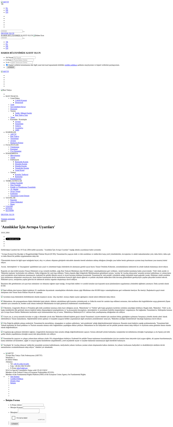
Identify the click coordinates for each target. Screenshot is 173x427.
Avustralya (19, 128)
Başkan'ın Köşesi (16, 143)
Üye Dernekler (15, 151)
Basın (12, 204)
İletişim (13, 383)
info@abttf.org (22, 368)
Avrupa (18, 122)
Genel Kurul (19, 170)
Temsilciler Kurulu (22, 168)
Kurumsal (14, 149)
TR (7, 42)
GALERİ (9, 206)
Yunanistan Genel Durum (19, 196)
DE (7, 10)
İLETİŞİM (10, 211)
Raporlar (13, 200)
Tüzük (12, 158)
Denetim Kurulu (21, 164)
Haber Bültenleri (16, 202)
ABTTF (13, 134)
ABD (17, 130)
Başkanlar (18, 177)
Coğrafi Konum (21, 100)
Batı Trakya (14, 136)
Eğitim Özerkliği (16, 183)
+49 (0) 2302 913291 (21, 364)
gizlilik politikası (71, 65)
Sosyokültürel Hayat (18, 107)
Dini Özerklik (15, 185)
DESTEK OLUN (7, 33)
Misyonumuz (15, 155)
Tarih (12, 105)
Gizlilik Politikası (16, 379)
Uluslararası (14, 147)
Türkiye (18, 126)
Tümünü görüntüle (8, 219)
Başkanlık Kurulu (21, 162)
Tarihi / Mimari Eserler (23, 113)
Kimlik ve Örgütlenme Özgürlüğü (23, 187)
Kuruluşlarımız (15, 179)
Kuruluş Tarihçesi (21, 175)
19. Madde (14, 189)
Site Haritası (14, 377)
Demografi (19, 103)
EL (7, 8)
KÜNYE (9, 208)
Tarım (12, 117)
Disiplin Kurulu (21, 166)
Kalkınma (14, 194)
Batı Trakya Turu (21, 115)
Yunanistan (19, 124)
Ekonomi (13, 109)
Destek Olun (15, 381)
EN (7, 12)
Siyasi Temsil (15, 191)
